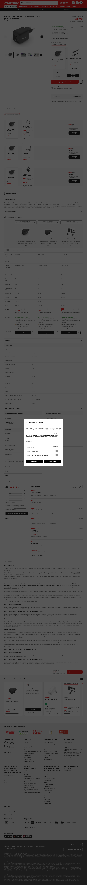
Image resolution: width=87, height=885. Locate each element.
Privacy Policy (29, 444)
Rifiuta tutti (34, 461)
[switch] (56, 451)
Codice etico (34, 444)
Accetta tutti (52, 461)
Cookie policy (40, 444)
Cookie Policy (29, 441)
